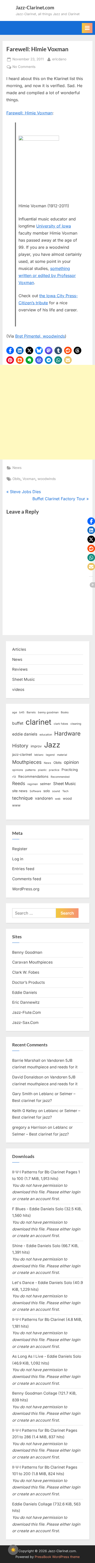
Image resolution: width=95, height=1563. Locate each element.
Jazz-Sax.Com (25, 1022)
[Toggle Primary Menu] (87, 28)
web (58, 798)
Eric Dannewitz (26, 1002)
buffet (17, 723)
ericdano (59, 59)
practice (54, 770)
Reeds (18, 783)
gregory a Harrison (29, 1127)
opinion (71, 762)
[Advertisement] (47, 412)
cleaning (75, 723)
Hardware (67, 733)
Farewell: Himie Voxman (29, 112)
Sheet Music (23, 679)
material (62, 755)
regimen (32, 784)
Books (65, 712)
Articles (19, 649)
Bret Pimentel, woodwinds (40, 336)
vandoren (44, 798)
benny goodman (48, 712)
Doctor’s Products (28, 982)
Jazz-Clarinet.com (35, 7)
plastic (42, 770)
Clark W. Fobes (25, 972)
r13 (14, 776)
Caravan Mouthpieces (32, 962)
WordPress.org (25, 889)
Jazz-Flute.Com (26, 1012)
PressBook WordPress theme (57, 1557)
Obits (16, 479)
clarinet (38, 722)
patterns (30, 770)
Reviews (20, 669)
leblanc (39, 755)
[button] (10, 350)
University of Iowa (53, 226)
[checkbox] (13, 1550)
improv (36, 746)
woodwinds (46, 479)
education (46, 734)
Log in (17, 858)
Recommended (60, 776)
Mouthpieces (27, 762)
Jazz (52, 744)
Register (19, 848)
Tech (65, 791)
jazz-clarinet (22, 754)
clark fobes (61, 723)
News (17, 468)
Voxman (29, 479)
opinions (17, 770)
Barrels (31, 712)
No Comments (23, 67)
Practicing (70, 770)
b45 (21, 712)
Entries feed (23, 868)
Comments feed (26, 878)
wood (67, 798)
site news (19, 791)
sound (56, 791)
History (20, 746)
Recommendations (33, 776)
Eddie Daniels (24, 992)
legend (50, 755)
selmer (45, 784)
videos (18, 689)
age (14, 712)
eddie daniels (24, 734)
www (16, 805)
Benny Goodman (27, 952)
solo (46, 791)
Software (35, 791)
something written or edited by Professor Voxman (47, 275)
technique (22, 798)
